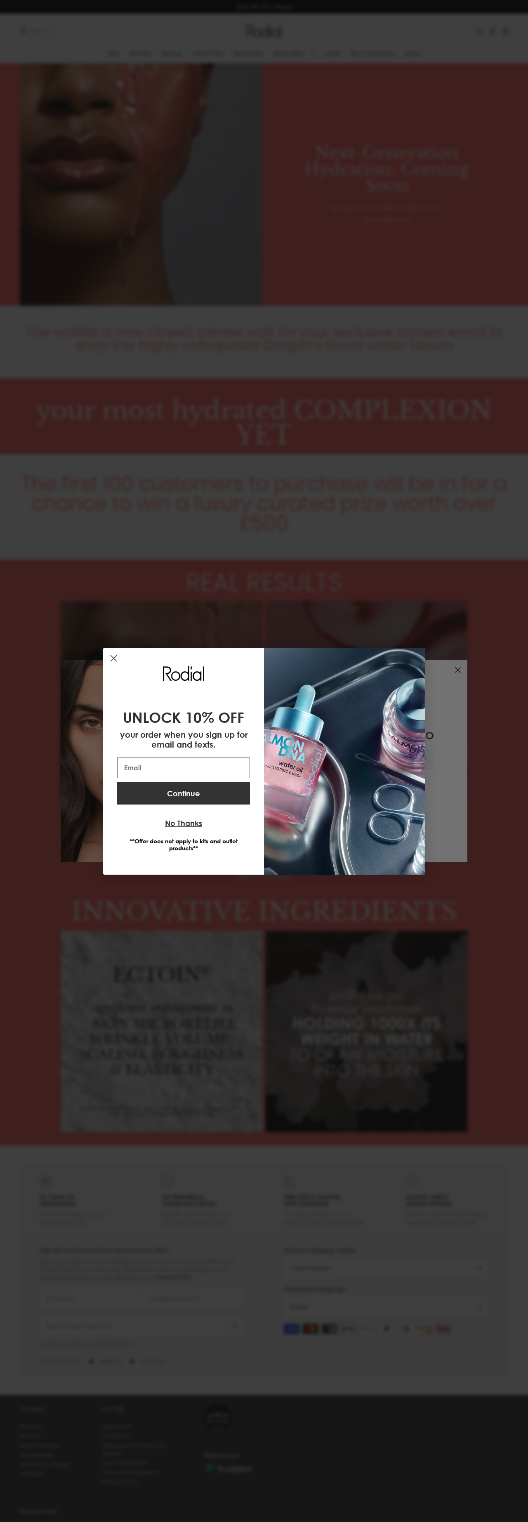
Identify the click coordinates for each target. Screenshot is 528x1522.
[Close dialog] (113, 658)
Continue (183, 793)
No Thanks (183, 823)
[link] (183, 673)
